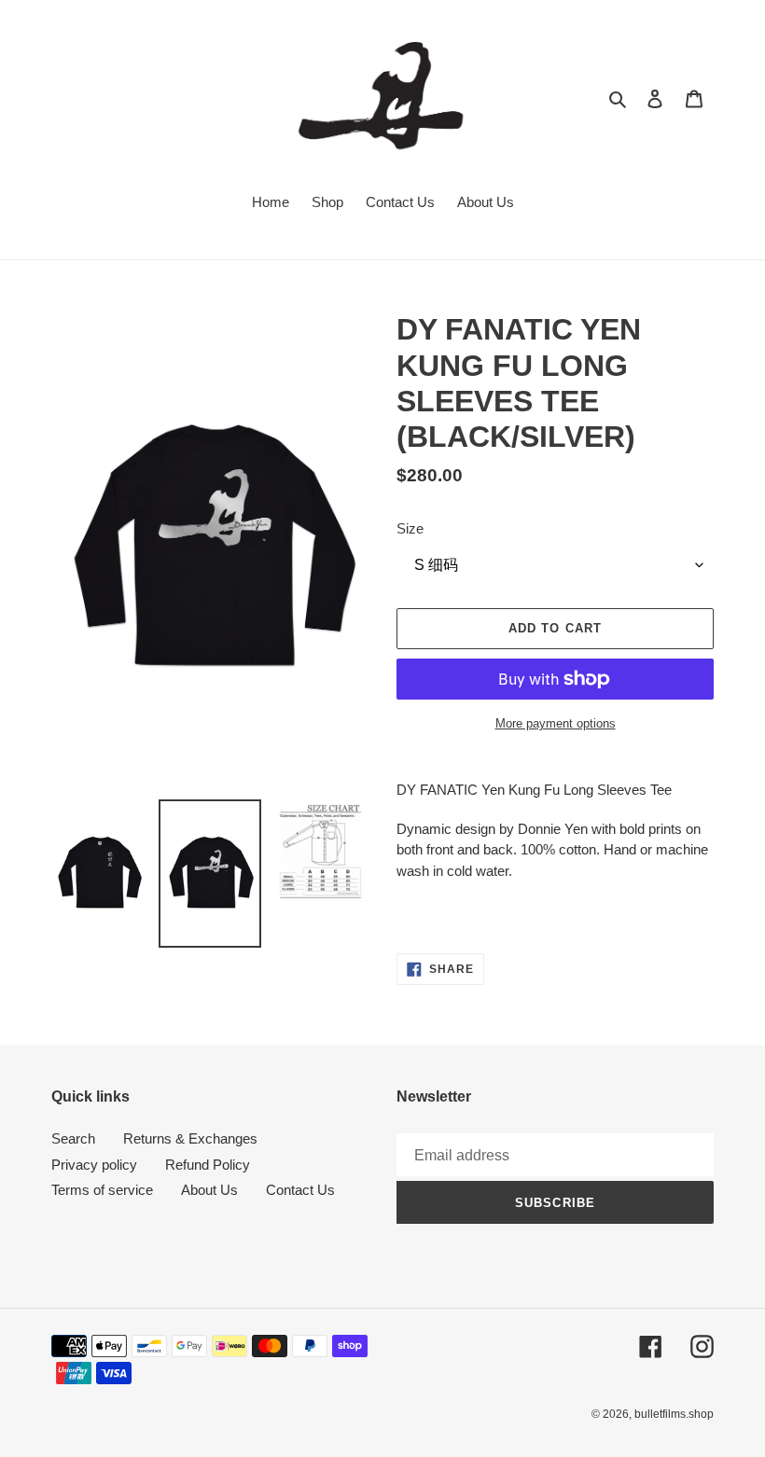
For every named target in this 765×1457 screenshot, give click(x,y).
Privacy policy (94, 1165)
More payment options (555, 723)
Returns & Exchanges (190, 1138)
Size (410, 528)
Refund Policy (207, 1165)
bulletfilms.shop (674, 1414)
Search (73, 1138)
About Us (209, 1190)
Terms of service (102, 1190)
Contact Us (300, 1190)
